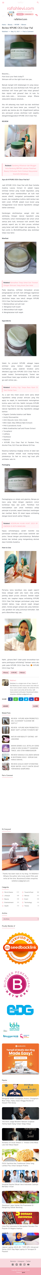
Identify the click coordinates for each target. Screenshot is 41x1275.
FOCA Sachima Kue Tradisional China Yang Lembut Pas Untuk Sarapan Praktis (18, 1164)
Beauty (6, 672)
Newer (5, 706)
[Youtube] (28, 1264)
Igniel (23, 1272)
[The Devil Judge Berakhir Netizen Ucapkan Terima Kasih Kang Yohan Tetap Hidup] (20, 1119)
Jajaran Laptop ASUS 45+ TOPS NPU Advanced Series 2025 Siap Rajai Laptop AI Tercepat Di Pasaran (20, 1249)
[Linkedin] (31, 699)
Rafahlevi (13, 680)
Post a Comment (28, 31)
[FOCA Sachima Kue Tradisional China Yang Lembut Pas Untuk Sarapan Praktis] (20, 1161)
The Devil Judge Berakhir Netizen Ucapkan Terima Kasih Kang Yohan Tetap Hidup (18, 1123)
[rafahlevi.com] (21, 2)
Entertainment (8, 902)
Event (26, 899)
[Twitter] (15, 699)
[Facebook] (10, 699)
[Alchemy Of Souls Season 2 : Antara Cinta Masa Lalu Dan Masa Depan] (20, 1140)
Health (6, 906)
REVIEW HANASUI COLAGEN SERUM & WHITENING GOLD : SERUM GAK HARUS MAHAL (25, 757)
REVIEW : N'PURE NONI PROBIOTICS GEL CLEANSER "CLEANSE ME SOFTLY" (25, 720)
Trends (26, 906)
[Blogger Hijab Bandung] (24, 1038)
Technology (28, 902)
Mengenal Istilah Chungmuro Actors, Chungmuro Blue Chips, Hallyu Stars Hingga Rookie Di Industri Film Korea (20, 1100)
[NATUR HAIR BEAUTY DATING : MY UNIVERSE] (5, 739)
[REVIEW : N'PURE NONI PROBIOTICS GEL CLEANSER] (5, 721)
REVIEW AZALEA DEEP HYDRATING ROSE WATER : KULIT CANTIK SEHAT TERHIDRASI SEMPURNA (25, 766)
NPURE (14, 672)
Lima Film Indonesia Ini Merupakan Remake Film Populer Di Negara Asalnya (20, 1227)
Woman (23, 672)
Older (35, 706)
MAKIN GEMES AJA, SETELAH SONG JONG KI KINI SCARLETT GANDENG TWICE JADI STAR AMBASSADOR (25, 748)
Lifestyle (7, 895)
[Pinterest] (36, 699)
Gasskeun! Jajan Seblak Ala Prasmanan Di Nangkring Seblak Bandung (17, 1206)
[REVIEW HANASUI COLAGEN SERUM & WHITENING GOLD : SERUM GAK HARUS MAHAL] (5, 757)
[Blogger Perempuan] (17, 999)
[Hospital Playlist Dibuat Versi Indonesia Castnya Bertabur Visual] (20, 1182)
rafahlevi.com (20, 19)
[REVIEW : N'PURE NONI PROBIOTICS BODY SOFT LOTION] (5, 730)
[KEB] (14, 1031)
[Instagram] (24, 1264)
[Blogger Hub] (11, 1038)
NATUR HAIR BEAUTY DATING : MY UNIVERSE (24, 738)
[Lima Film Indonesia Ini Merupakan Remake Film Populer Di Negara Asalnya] (20, 1224)
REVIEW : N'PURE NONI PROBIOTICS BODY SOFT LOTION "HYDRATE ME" (25, 729)
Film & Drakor (8, 892)
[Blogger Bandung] (20, 1019)
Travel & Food (28, 892)
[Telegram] (21, 699)
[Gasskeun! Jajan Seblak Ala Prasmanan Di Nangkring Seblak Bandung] (20, 1203)
